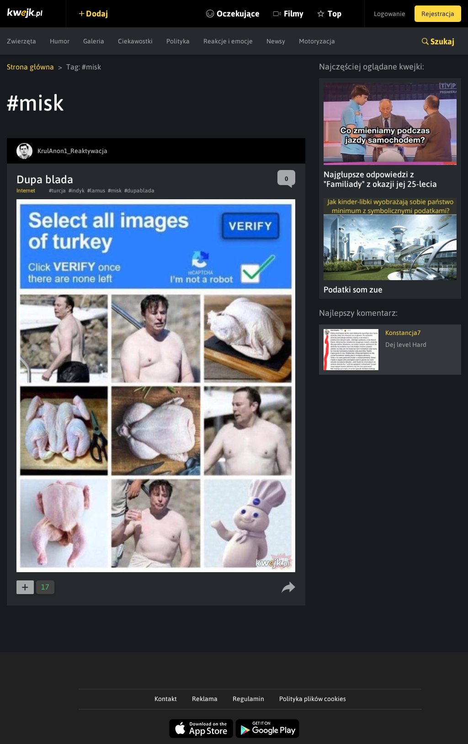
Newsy (275, 41)
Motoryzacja (317, 41)
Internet (25, 190)
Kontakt (165, 698)
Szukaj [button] (442, 41)
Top (334, 13)
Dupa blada (44, 179)
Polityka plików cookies (312, 698)
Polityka (178, 41)
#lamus (96, 190)
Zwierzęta (21, 41)
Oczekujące (238, 13)
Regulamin (248, 698)
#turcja (57, 190)
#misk (115, 190)
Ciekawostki (135, 41)
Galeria (93, 41)
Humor (59, 41)
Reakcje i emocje (228, 41)
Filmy (293, 13)
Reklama (205, 698)
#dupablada (139, 190)
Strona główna (30, 67)
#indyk (77, 190)
